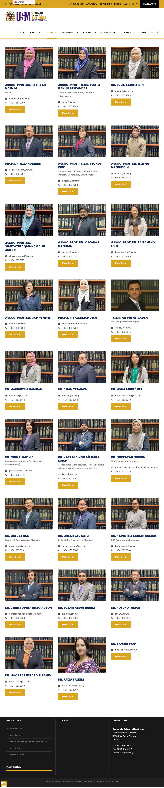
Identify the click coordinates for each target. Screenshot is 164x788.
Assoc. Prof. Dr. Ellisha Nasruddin (130, 165)
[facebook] (129, 4)
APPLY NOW (91, 4)
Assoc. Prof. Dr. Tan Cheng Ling (133, 244)
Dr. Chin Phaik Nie (19, 457)
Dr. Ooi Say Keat (18, 536)
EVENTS (117, 4)
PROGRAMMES (68, 32)
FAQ (125, 4)
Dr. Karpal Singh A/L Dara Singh (78, 459)
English (20, 2)
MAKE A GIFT (149, 4)
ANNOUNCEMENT (76, 4)
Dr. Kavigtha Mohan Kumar (133, 536)
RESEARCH (88, 32)
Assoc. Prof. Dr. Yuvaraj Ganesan (78, 244)
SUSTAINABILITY (108, 32)
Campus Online (17, 754)
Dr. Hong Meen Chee (126, 389)
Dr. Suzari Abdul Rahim (76, 608)
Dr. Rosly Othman (125, 608)
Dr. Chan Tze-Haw (72, 389)
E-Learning (15, 748)
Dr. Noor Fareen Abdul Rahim (28, 675)
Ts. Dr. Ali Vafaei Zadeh (129, 318)
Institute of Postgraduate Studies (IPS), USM (29, 741)
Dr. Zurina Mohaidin (127, 85)
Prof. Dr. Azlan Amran (23, 164)
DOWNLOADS (106, 4)
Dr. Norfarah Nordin (128, 457)
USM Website (16, 728)
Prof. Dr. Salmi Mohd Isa (77, 318)
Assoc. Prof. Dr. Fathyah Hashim (25, 87)
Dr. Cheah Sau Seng (73, 536)
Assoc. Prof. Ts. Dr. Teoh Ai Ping (79, 165)
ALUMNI (127, 32)
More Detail (15, 109)
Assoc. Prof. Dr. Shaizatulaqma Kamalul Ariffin (25, 246)
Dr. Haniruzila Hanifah (23, 389)
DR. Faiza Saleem (71, 679)
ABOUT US (34, 32)
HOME (22, 32)
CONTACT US (146, 32)
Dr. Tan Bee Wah (123, 644)
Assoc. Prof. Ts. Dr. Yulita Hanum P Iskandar (79, 87)
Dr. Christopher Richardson (28, 608)
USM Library (15, 735)
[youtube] (133, 4)
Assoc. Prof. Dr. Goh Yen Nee (27, 318)
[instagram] (136, 4)
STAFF (50, 32)
